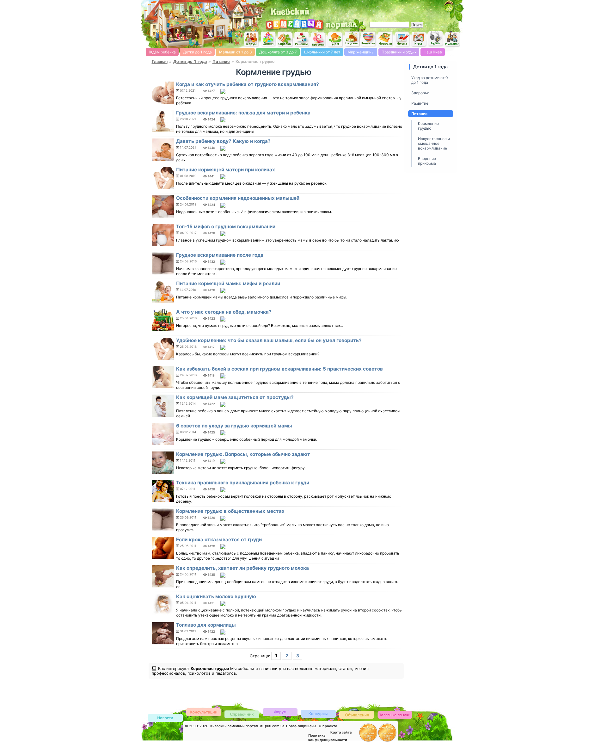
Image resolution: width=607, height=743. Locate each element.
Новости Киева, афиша (385, 39)
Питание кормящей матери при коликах (225, 170)
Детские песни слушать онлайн (436, 39)
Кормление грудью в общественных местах (230, 511)
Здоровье (420, 92)
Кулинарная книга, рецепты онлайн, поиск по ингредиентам (302, 39)
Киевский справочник (241, 714)
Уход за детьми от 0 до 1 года (429, 80)
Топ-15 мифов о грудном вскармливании (225, 227)
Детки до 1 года (197, 52)
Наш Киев (433, 52)
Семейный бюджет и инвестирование (352, 39)
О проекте (328, 726)
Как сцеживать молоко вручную (216, 596)
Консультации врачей (203, 712)
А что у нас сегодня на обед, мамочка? (224, 312)
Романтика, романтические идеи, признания (369, 39)
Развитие (419, 103)
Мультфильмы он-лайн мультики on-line (452, 39)
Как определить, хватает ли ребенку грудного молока (242, 568)
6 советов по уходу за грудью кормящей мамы (234, 426)
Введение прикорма (427, 161)
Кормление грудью (428, 126)
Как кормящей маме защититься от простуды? (235, 397)
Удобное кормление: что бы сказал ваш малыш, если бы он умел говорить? (269, 340)
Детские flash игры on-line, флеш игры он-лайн (419, 39)
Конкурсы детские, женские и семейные (318, 713)
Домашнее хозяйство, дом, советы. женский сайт (335, 39)
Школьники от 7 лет (322, 52)
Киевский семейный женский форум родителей (251, 39)
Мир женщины (360, 52)
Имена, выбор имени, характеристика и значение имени (402, 39)
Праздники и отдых (399, 52)
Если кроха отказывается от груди (219, 540)
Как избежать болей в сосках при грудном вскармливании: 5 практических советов (279, 369)
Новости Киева (165, 718)
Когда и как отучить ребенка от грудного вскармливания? (247, 84)
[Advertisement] (389, 9)
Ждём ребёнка (162, 52)
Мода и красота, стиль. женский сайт (318, 39)
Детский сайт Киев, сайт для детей (268, 39)
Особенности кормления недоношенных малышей (237, 198)
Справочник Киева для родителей (285, 39)
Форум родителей (280, 711)
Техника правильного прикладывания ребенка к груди (242, 483)
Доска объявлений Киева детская (356, 714)
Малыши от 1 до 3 (235, 52)
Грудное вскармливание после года (219, 255)
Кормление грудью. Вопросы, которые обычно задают (243, 454)
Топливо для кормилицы (206, 625)
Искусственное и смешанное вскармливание (434, 143)
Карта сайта (341, 732)
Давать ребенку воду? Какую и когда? (223, 141)
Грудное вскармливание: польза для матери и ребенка (243, 113)
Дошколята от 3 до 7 (278, 52)
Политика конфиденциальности (327, 737)
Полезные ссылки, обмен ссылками (394, 715)
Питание (221, 61)
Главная (160, 61)
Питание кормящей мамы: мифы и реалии (228, 283)
